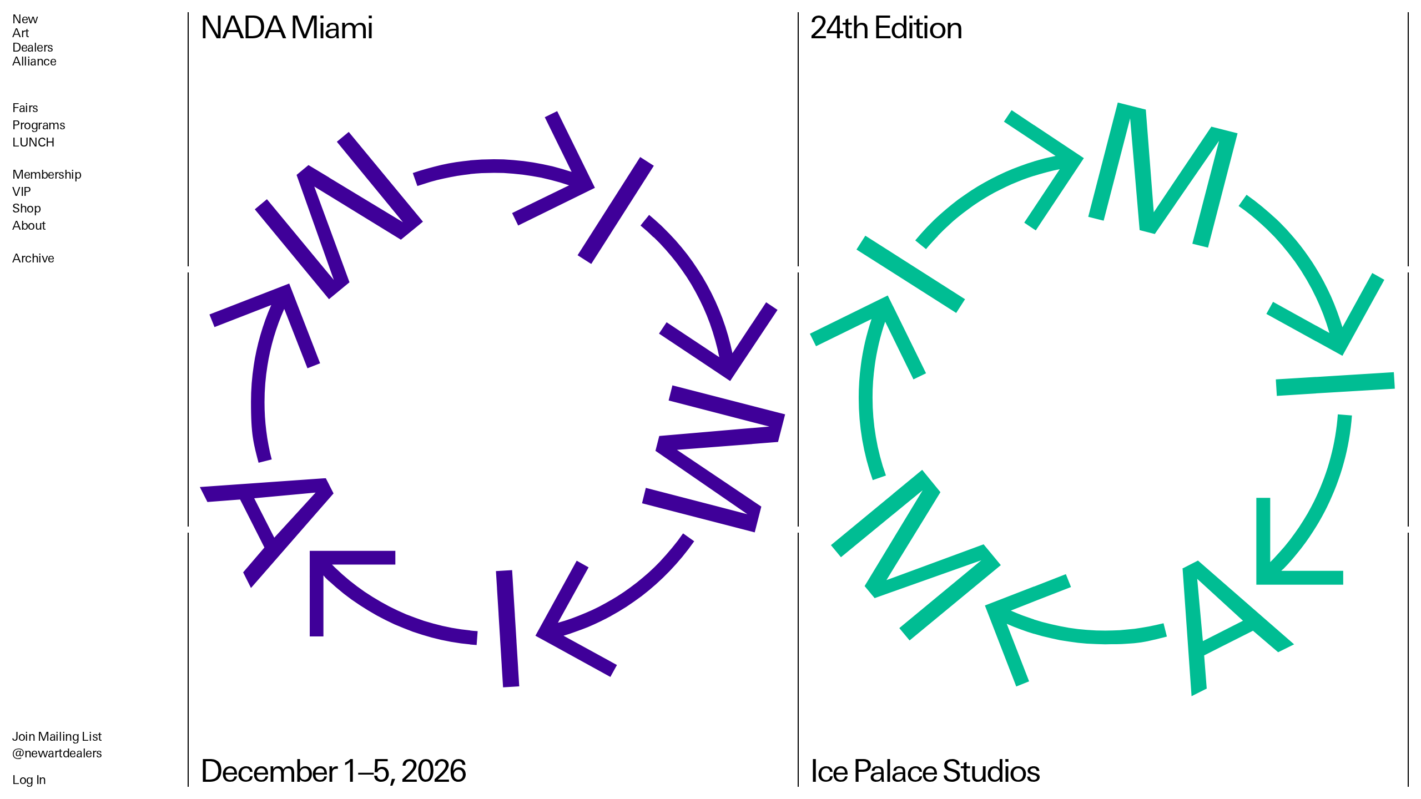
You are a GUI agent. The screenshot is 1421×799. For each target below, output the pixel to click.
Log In (29, 779)
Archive (33, 258)
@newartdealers (57, 753)
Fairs (25, 108)
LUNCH (33, 142)
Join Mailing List (57, 737)
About (29, 225)
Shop (26, 208)
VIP (21, 192)
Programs (38, 125)
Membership (47, 174)
